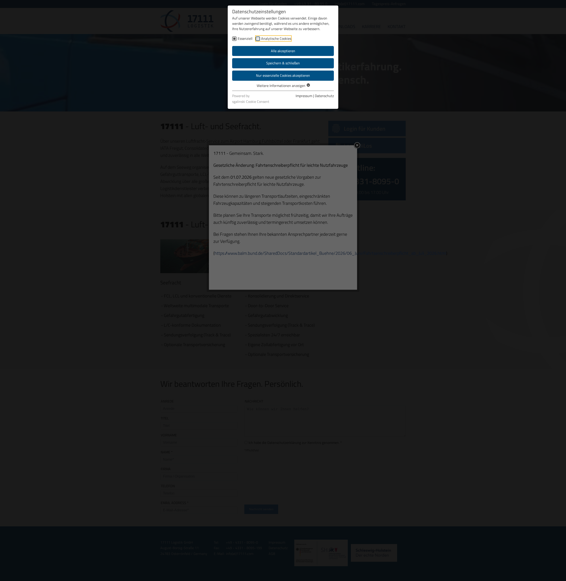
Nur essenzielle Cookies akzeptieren (283, 75)
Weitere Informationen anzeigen (281, 85)
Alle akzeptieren (283, 51)
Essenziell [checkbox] (245, 38)
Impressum (304, 95)
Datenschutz (324, 95)
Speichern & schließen (283, 63)
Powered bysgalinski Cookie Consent (250, 98)
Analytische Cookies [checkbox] (276, 38)
